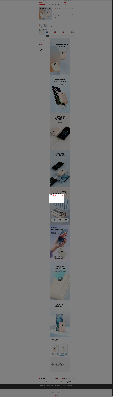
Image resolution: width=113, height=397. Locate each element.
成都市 (51, 194)
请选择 (53, 194)
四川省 (50, 194)
